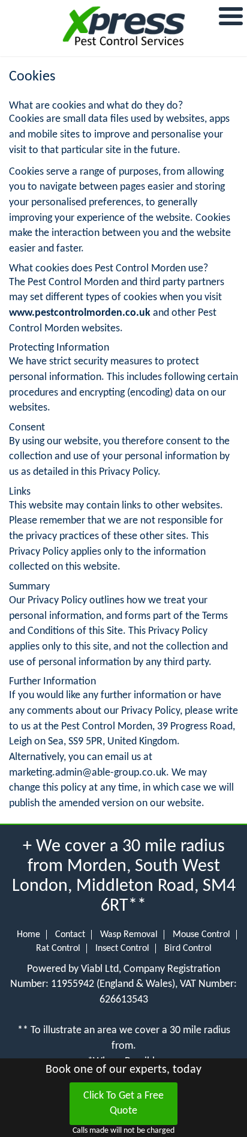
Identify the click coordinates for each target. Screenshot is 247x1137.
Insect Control (122, 948)
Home (28, 934)
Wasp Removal (129, 934)
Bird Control (188, 948)
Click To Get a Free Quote (123, 1103)
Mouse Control (201, 934)
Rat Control (58, 948)
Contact (70, 934)
